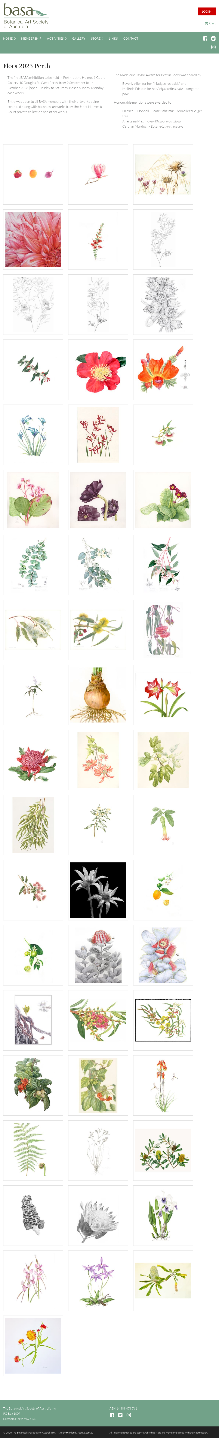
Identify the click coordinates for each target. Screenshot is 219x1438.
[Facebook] (205, 38)
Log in (207, 11)
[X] (213, 38)
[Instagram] (213, 47)
